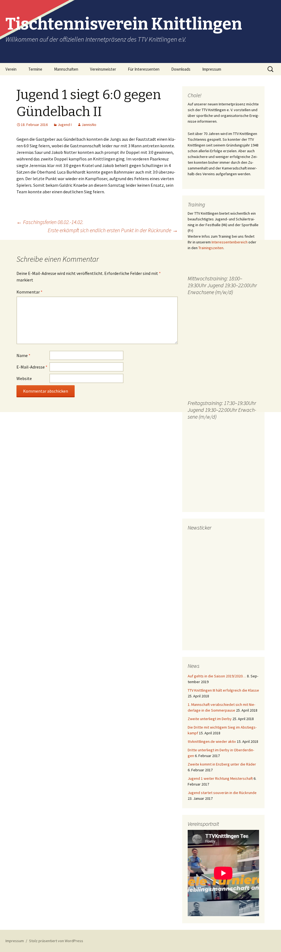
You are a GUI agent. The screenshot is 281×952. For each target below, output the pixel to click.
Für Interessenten (143, 69)
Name (23, 355)
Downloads (180, 69)
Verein (10, 69)
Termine (35, 69)
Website (24, 378)
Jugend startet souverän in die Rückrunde (222, 792)
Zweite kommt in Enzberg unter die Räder (222, 764)
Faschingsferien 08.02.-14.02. (49, 221)
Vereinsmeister (103, 69)
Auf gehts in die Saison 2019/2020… (217, 676)
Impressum (211, 69)
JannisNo (89, 124)
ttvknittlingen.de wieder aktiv (212, 741)
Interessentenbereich (230, 242)
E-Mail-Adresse (31, 367)
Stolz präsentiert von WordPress (56, 940)
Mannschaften (66, 69)
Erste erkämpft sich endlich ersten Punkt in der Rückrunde (113, 230)
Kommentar (29, 292)
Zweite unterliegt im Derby (210, 718)
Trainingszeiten (210, 247)
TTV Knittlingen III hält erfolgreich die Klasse (223, 690)
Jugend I (65, 124)
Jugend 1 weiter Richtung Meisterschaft (220, 778)
